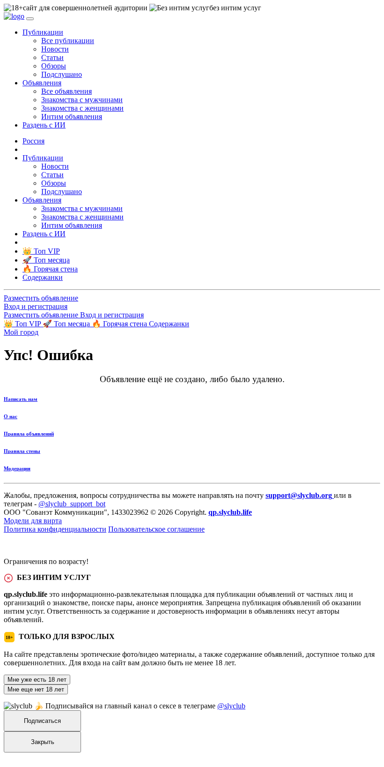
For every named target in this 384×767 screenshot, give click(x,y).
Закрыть (42, 741)
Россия (33, 141)
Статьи (52, 57)
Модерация (17, 468)
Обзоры (53, 66)
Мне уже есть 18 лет (36, 679)
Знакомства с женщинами (82, 108)
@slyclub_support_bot (71, 504)
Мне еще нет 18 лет (35, 689)
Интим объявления (71, 116)
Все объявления (66, 91)
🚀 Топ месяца (67, 324)
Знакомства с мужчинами (82, 100)
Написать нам (20, 399)
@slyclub (231, 706)
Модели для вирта (33, 521)
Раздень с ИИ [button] (44, 125)
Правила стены (22, 451)
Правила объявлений (29, 433)
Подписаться (42, 720)
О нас (10, 416)
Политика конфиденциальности (55, 529)
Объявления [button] (41, 83)
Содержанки (169, 324)
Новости (55, 49)
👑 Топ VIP (23, 324)
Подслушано (61, 74)
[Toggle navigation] (30, 18)
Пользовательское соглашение (156, 529)
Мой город (21, 332)
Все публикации (67, 41)
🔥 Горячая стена (120, 324)
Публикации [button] (42, 32)
